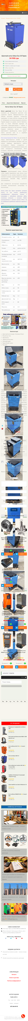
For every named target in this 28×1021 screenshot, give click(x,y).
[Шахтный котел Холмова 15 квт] (21, 640)
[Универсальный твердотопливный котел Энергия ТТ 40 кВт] (7, 601)
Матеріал (13, 80)
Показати (8, 585)
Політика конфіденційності (14, 980)
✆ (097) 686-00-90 (14, 3)
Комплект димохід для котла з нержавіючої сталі (21, 539)
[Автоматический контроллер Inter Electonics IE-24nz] (7, 563)
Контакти (14, 974)
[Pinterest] (16, 938)
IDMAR (18, 18)
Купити (19, 89)
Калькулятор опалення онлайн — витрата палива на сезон (13, 827)
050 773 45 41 (14, 428)
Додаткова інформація (13, 103)
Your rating (14, 476)
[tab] (3, 102)
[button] (22, 677)
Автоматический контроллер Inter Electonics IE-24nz (7, 571)
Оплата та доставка (14, 977)
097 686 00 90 (13, 425)
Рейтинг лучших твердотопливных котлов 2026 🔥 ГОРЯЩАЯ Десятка (13, 918)
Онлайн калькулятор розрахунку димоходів (11, 852)
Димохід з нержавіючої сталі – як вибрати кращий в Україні (13, 898)
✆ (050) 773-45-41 (14, 5)
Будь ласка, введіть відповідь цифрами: (14, 501)
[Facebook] (5, 938)
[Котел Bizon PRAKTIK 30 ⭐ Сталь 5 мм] (7, 640)
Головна (3, 18)
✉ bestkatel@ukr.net (14, 7)
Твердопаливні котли (11, 18)
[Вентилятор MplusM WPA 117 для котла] (7, 527)
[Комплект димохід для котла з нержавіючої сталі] (21, 527)
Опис (3, 103)
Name (14, 489)
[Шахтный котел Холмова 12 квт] (21, 601)
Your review (14, 480)
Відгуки (23, 103)
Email (14, 495)
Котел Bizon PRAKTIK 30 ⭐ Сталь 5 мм (7, 652)
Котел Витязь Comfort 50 (20, 928)
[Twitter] (11, 938)
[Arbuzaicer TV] (22, 938)
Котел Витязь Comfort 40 (14, 932)
